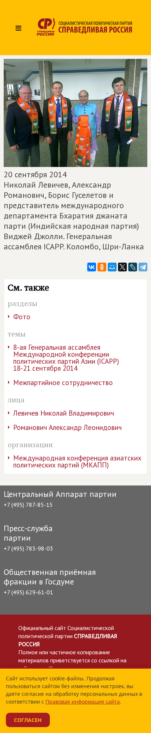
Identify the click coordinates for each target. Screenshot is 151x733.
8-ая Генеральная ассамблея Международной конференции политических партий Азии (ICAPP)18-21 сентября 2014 (66, 358)
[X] (122, 267)
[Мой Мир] (112, 267)
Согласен (28, 719)
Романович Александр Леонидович (67, 427)
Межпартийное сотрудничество (63, 382)
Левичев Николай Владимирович (63, 413)
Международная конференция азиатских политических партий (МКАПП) (77, 461)
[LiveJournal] (132, 267)
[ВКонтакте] (91, 267)
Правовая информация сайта (82, 701)
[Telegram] (143, 267)
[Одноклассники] (101, 267)
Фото (21, 316)
